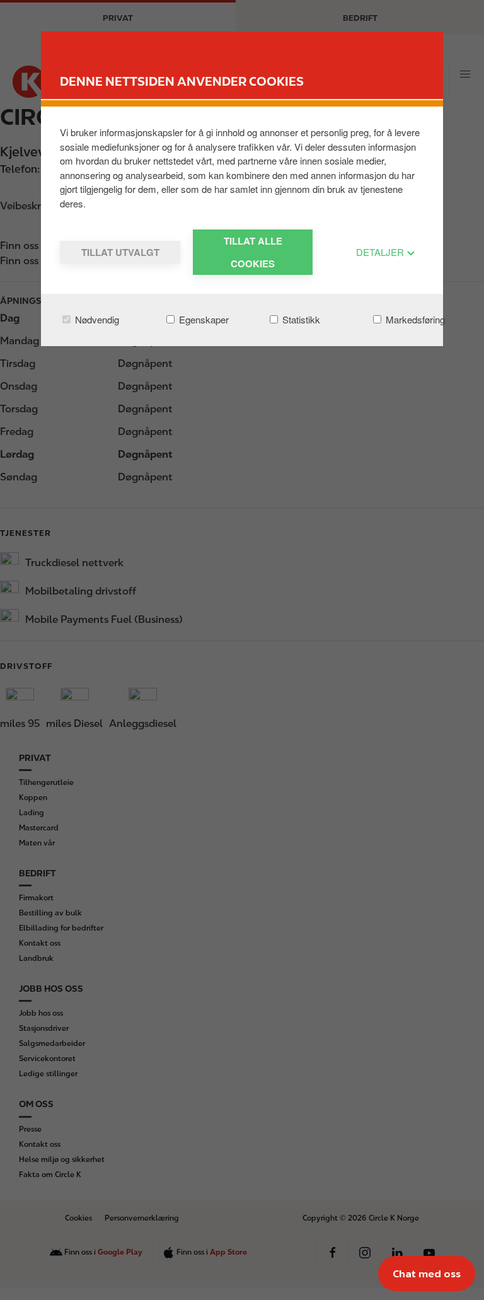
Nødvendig (95, 319)
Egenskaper (202, 319)
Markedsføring (414, 319)
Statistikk (300, 319)
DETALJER (381, 251)
